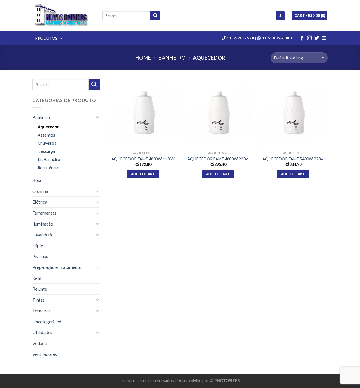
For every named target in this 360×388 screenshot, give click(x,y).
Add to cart (143, 174)
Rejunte (39, 288)
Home (143, 58)
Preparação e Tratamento (57, 267)
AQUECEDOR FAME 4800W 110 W (143, 159)
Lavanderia (42, 234)
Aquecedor (48, 126)
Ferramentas (44, 212)
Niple (37, 245)
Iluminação (42, 223)
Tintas (38, 299)
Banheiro (172, 58)
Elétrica (39, 201)
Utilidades (42, 332)
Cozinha (40, 191)
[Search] (155, 16)
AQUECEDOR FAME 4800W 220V (217, 159)
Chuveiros (47, 143)
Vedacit (39, 343)
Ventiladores (44, 354)
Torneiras (41, 310)
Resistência (48, 167)
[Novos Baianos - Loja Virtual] (63, 15)
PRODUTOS (46, 38)
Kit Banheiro (49, 159)
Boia (36, 180)
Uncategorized (46, 321)
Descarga (46, 151)
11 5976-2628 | (242, 38)
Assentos (46, 135)
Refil (36, 278)
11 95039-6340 (276, 38)
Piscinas (40, 256)
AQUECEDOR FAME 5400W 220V (292, 159)
